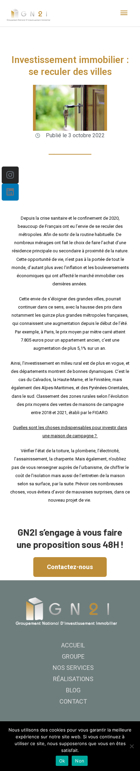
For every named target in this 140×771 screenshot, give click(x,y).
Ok (62, 761)
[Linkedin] (10, 192)
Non (79, 761)
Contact (73, 701)
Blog (73, 690)
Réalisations (73, 678)
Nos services (73, 667)
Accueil (73, 645)
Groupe (73, 656)
